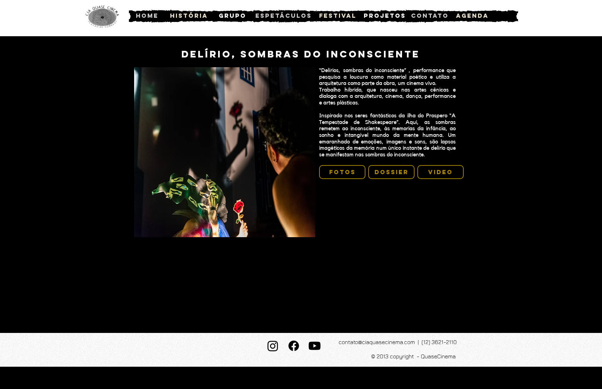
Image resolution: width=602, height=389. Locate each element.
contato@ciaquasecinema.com (377, 342)
